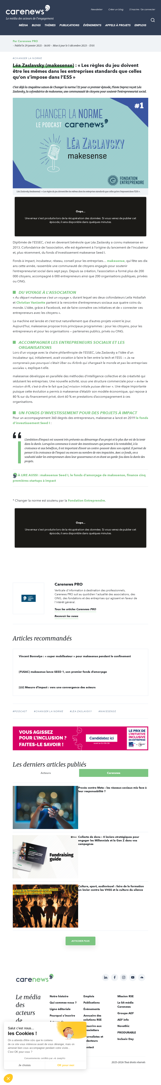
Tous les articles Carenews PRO (75, 609)
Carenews (113, 772)
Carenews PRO (28, 41)
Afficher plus (80, 940)
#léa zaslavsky (81, 711)
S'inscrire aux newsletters (92, 1028)
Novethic (123, 1026)
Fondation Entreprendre (86, 500)
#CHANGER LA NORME (27, 58)
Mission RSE (125, 996)
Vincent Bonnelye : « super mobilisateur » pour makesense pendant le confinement (75, 656)
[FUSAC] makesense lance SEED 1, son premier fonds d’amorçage (63, 671)
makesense (116, 261)
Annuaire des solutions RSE (92, 1017)
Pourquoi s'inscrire (62, 1015)
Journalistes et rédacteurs (93, 1038)
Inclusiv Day (125, 1039)
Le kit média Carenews (125, 1004)
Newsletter (96, 9)
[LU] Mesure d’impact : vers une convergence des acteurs (57, 687)
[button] (8, 1078)
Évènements (92, 25)
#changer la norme (48, 711)
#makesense (107, 711)
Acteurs (46, 772)
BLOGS (36, 25)
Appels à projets (118, 25)
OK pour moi (65, 1065)
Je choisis (24, 1065)
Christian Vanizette (30, 302)
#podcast (20, 711)
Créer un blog (115, 9)
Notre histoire (59, 996)
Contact (88, 1047)
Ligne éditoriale (60, 1009)
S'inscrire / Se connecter (142, 9)
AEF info (123, 1019)
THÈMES (50, 25)
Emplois (140, 25)
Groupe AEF (125, 1013)
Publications (69, 25)
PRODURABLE (126, 1032)
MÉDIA (23, 25)
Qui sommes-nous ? (63, 1002)
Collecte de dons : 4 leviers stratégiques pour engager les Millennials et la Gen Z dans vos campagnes (108, 840)
